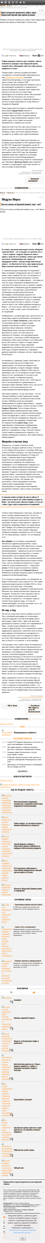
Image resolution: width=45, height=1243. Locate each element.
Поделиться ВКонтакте (2, 2)
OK (22, 1239)
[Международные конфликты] (7, 732)
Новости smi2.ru (6, 724)
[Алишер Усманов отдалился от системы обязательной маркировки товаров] (7, 1167)
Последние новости (22, 738)
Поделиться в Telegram (20, 2)
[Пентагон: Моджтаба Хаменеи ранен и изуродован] (7, 890)
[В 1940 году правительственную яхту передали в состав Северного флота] (7, 913)
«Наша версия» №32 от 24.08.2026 (32, 697)
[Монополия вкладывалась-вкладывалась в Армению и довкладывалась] (7, 1150)
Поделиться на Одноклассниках (9, 2)
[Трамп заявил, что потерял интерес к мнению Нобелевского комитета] (7, 824)
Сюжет (23, 726)
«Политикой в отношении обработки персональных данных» (22, 1231)
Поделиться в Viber (16, 2)
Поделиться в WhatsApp (13, 2)
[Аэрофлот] (7, 999)
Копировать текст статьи (24, 2)
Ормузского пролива (14, 77)
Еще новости (22, 771)
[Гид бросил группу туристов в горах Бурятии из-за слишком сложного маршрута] (7, 1130)
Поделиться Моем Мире (5, 2)
